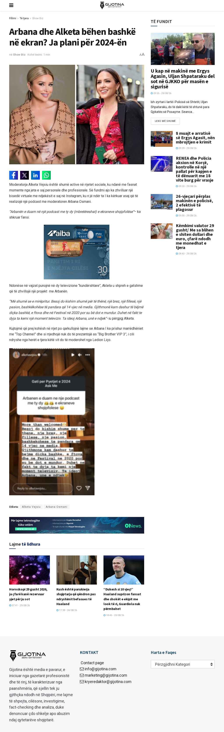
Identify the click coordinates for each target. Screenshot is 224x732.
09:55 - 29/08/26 (162, 93)
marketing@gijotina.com (106, 675)
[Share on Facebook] (13, 175)
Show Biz (37, 18)
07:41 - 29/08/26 (20, 605)
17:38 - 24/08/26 (67, 610)
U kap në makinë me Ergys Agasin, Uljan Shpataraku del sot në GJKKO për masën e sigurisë (183, 78)
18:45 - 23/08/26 (114, 615)
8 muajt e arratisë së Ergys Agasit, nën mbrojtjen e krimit (195, 137)
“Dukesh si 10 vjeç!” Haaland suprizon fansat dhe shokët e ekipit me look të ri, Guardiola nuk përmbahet (122, 599)
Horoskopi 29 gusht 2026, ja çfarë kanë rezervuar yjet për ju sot (28, 594)
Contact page (92, 662)
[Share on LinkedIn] (35, 175)
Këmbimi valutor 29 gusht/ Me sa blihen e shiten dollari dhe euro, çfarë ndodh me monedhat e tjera (195, 236)
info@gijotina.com (100, 669)
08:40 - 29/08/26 (187, 253)
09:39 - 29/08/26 (187, 148)
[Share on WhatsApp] (46, 175)
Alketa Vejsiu (31, 506)
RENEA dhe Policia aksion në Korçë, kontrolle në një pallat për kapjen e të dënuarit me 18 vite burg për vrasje (195, 169)
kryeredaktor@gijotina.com (108, 681)
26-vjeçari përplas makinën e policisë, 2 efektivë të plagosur (194, 202)
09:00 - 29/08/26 (187, 215)
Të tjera (24, 18)
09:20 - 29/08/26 (187, 186)
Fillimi (12, 18)
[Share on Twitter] (24, 175)
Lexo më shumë (165, 121)
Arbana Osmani (56, 506)
